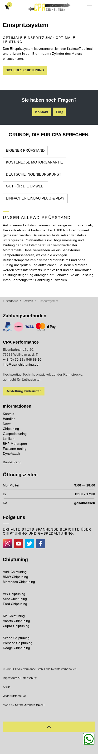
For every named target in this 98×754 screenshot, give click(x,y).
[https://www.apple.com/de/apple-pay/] (51, 327)
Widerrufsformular (14, 696)
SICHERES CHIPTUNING (25, 70)
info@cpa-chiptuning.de (21, 364)
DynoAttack (11, 453)
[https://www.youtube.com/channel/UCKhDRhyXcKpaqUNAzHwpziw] (18, 543)
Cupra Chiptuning (16, 626)
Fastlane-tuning (14, 448)
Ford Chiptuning (15, 604)
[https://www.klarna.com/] (18, 327)
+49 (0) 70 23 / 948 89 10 (22, 359)
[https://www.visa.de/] (29, 327)
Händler (9, 419)
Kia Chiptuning (14, 616)
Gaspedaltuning (15, 434)
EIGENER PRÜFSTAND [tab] (25, 150)
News (7, 424)
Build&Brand (12, 462)
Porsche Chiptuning (17, 643)
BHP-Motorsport (15, 443)
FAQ (59, 112)
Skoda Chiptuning (16, 638)
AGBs (6, 687)
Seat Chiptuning (15, 599)
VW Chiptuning (14, 594)
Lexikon (9, 439)
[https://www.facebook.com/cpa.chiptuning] (40, 543)
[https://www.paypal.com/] (7, 327)
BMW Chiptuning (15, 577)
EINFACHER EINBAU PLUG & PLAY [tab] (35, 198)
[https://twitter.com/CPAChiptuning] (29, 543)
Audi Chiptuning (15, 572)
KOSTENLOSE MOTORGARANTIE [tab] (34, 162)
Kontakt (41, 112)
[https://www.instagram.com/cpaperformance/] (7, 543)
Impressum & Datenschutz (20, 678)
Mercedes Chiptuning (19, 582)
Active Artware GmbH (29, 705)
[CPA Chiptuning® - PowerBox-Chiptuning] (49, 7)
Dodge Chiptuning (16, 648)
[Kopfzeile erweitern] (91, 7)
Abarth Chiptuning (16, 621)
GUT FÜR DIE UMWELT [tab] (25, 186)
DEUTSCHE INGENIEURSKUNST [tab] (33, 174)
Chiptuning (11, 429)
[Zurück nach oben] (49, 727)
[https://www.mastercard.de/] (40, 327)
